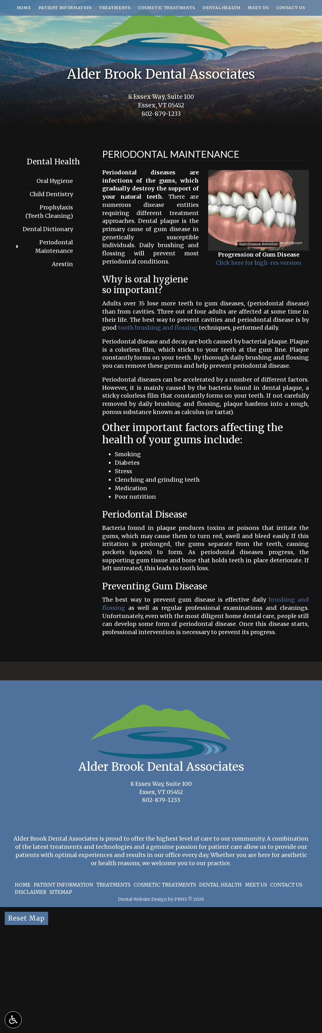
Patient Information (65, 7)
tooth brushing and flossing (157, 327)
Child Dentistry (51, 194)
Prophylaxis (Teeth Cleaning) (49, 211)
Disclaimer (30, 892)
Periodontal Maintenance (54, 246)
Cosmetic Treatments (166, 7)
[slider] (258, 246)
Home (24, 7)
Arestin (62, 264)
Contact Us (290, 7)
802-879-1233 (161, 113)
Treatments (114, 7)
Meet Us (258, 7)
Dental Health (221, 7)
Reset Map (26, 918)
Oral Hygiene (54, 180)
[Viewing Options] (13, 1019)
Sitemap (60, 892)
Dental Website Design (142, 899)
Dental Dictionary (48, 229)
